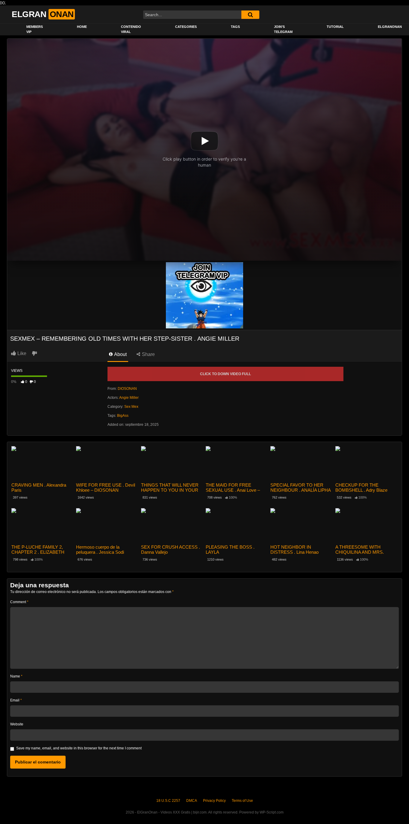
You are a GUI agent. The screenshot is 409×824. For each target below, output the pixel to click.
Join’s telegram (283, 29)
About (120, 354)
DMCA (191, 801)
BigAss (122, 415)
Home (82, 26)
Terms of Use (242, 801)
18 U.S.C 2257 (168, 801)
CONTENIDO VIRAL (131, 29)
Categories (186, 26)
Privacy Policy (214, 801)
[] (250, 14)
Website (16, 724)
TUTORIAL (335, 26)
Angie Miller (129, 398)
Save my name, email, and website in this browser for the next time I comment (79, 748)
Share (148, 354)
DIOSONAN (127, 389)
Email (16, 700)
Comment (19, 602)
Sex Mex (131, 407)
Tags (235, 26)
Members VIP (34, 29)
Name (16, 676)
